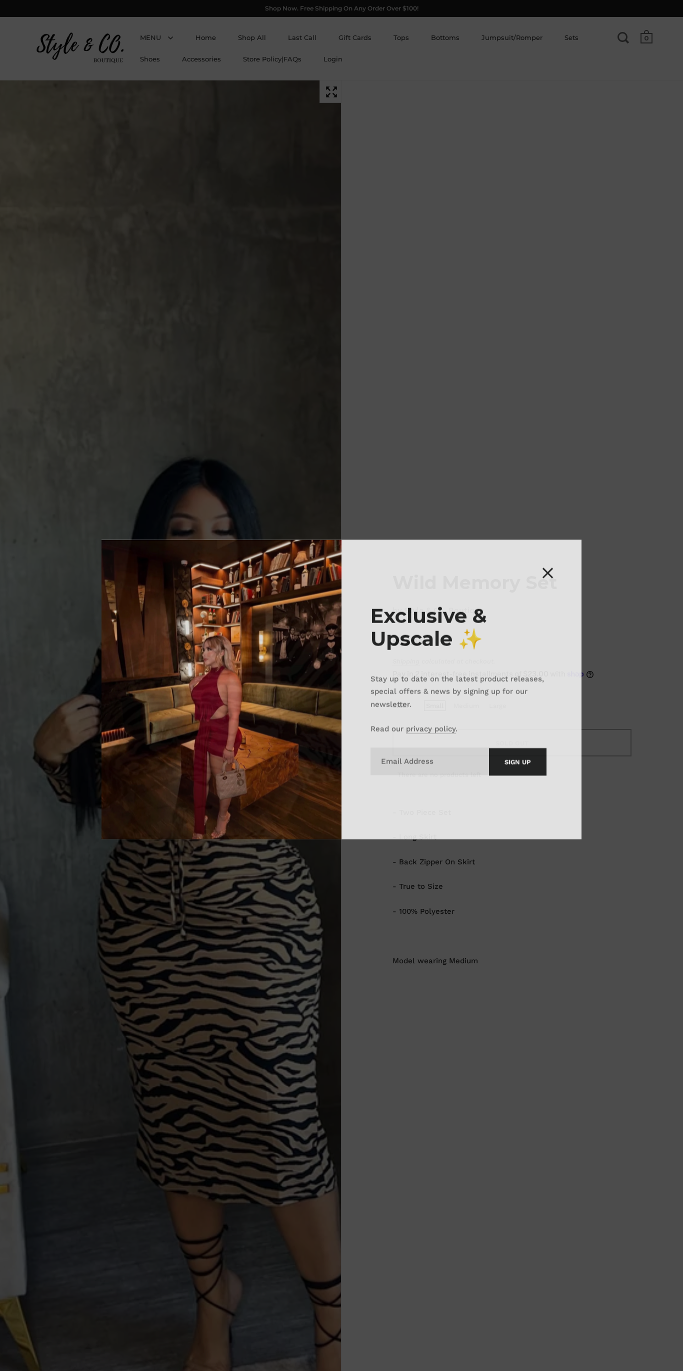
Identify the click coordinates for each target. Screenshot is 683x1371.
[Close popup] (547, 569)
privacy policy (431, 724)
